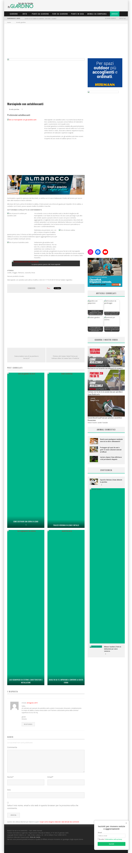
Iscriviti (111, 844)
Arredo (114, 14)
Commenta (12, 747)
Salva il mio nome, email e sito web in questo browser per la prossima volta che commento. (42, 806)
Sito (9, 790)
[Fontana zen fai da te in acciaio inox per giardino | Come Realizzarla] (106, 380)
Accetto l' (110, 839)
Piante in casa (77, 14)
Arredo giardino (14, 109)
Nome (10, 777)
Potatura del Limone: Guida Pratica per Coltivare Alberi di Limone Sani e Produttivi (65, 357)
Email (50, 777)
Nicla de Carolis (35, 837)
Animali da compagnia (97, 14)
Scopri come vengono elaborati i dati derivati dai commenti (59, 822)
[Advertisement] (66, 39)
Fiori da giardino (60, 14)
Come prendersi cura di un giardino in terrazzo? (26, 357)
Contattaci (122, 18)
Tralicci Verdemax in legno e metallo (66, 525)
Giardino (14, 14)
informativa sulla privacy (113, 839)
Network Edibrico (110, 18)
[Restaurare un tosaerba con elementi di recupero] (106, 356)
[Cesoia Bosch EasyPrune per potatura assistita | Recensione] (106, 406)
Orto (25, 14)
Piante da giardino (40, 14)
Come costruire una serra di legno (25, 521)
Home (9, 22)
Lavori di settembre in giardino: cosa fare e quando (40, 18)
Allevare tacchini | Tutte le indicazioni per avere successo (112, 649)
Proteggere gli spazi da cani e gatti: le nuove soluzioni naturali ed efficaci (110, 449)
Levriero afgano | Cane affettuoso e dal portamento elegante (111, 458)
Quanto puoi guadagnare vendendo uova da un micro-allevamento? (111, 440)
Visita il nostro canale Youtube (98, 423)
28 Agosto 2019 (32, 703)
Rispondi (28, 724)
